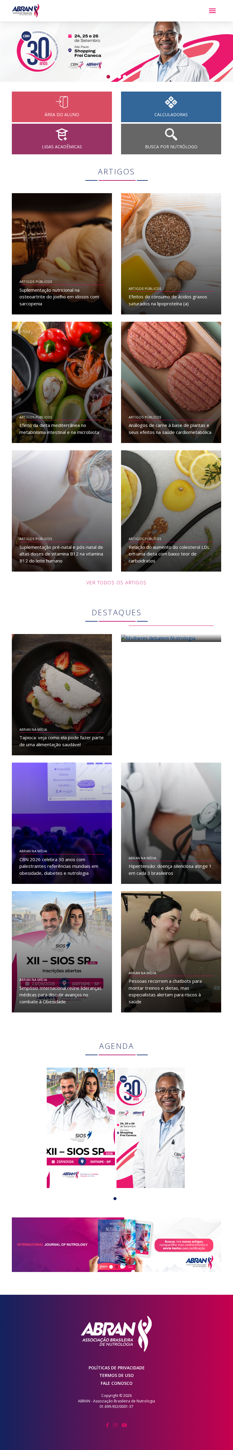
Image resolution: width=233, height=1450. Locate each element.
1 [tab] (116, 1200)
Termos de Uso (116, 1375)
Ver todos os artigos (116, 582)
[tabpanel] (81, 1128)
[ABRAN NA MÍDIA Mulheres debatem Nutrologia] (171, 638)
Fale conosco (117, 1383)
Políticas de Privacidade (117, 1368)
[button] (17, 51)
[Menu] (212, 11)
